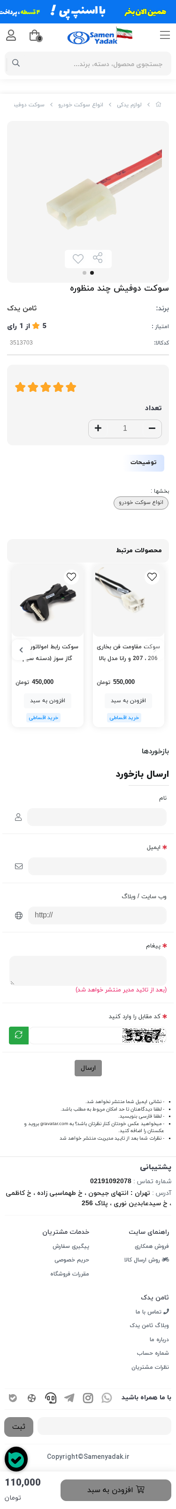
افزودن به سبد (111, 1490)
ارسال (88, 1068)
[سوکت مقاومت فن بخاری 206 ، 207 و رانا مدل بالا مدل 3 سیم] (129, 601)
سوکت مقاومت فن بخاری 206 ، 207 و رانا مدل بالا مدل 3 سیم (128, 653)
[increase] (98, 429)
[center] (16, 64)
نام (163, 798)
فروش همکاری (152, 1246)
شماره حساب (153, 1353)
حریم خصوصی (71, 1260)
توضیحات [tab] (143, 462)
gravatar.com (54, 1123)
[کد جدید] (19, 1035)
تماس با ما (149, 1312)
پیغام (153, 946)
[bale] (13, 1399)
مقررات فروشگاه (69, 1274)
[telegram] (69, 1399)
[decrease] (152, 429)
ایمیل (154, 847)
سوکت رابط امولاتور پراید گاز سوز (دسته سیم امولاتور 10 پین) (47, 653)
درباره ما (159, 1340)
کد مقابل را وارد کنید (135, 1017)
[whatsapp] (107, 1399)
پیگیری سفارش (71, 1246)
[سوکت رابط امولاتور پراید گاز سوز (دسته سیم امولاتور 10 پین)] (48, 601)
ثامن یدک (22, 309)
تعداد (153, 408)
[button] (154, 649)
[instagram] (88, 1399)
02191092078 (110, 1181)
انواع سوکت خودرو (80, 105)
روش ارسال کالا (143, 1260)
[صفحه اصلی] (158, 105)
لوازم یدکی (129, 105)
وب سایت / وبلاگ (144, 897)
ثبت (18, 1427)
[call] (51, 1399)
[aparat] (32, 1399)
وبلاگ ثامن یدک (149, 1325)
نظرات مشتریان (150, 1367)
